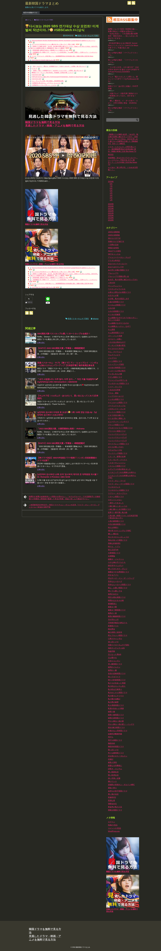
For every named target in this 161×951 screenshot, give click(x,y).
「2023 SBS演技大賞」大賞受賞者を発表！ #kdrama (60, 429)
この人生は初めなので (117, 342)
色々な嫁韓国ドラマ (116, 753)
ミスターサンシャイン (117, 463)
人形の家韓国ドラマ (116, 521)
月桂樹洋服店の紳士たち (117, 623)
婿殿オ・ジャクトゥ (116, 559)
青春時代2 (112, 797)
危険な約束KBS (114, 543)
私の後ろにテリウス (116, 696)
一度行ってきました (116, 503)
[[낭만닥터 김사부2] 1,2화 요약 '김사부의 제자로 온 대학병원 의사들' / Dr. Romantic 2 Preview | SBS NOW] (30, 478)
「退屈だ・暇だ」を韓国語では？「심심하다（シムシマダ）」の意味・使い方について (57, 70)
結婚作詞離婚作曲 (115, 734)
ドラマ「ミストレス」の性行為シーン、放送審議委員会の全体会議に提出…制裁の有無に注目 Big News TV (122, 149)
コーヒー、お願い (115, 339)
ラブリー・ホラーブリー (117, 493)
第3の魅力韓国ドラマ (116, 727)
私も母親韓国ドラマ (116, 705)
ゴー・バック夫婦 (115, 336)
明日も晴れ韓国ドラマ (117, 597)
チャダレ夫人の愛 (115, 374)
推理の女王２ (113, 594)
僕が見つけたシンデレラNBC (119, 531)
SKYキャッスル (114, 254)
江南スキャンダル (115, 639)
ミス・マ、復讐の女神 (117, 456)
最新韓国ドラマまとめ (42, 3)
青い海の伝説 (113, 794)
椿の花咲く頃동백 (115, 632)
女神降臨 (111, 556)
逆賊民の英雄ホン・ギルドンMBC (121, 785)
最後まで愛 (112, 607)
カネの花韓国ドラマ (116, 311)
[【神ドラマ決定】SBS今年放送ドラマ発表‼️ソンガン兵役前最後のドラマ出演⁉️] (30, 462)
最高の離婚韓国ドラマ (117, 616)
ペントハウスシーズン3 (117, 441)
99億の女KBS (113, 248)
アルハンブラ (113, 273)
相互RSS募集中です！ (31, 12)
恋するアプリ (113, 575)
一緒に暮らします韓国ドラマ (119, 509)
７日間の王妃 (113, 245)
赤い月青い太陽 (114, 778)
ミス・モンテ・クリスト (117, 460)
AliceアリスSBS (114, 251)
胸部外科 (111, 743)
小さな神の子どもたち (117, 562)
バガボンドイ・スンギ (117, 409)
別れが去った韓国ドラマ (117, 540)
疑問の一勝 (112, 670)
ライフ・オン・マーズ (117, 481)
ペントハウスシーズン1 (117, 434)
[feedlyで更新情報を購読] (129, 3)
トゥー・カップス (115, 387)
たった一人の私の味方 (117, 371)
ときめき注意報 (114, 390)
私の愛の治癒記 (114, 699)
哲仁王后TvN (113, 550)
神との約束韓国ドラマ (117, 680)
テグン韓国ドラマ (115, 377)
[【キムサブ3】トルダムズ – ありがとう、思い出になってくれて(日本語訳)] (30, 400)
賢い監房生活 (113, 775)
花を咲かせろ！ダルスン (117, 756)
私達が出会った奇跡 (116, 708)
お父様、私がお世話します (118, 299)
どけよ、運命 (113, 393)
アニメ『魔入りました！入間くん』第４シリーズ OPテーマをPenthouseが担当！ (123, 79)
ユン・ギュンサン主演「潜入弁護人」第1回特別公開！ (48, 81)
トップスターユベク (116, 396)
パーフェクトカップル (117, 406)
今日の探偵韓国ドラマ (117, 524)
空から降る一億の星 (116, 721)
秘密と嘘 (111, 712)
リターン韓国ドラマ (116, 497)
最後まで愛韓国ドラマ (117, 610)
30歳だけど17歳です (116, 241)
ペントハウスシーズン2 (117, 437)
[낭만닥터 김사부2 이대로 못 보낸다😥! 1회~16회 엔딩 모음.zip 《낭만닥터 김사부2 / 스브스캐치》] (30, 416)
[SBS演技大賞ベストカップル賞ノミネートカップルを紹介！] (30, 338)
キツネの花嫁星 (114, 314)
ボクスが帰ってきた (116, 447)
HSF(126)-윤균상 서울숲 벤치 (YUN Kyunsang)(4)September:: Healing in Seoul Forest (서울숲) (60, 77)
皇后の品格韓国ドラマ (117, 673)
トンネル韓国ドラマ (116, 399)
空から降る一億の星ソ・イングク (121, 724)
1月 (111, 200)
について (34, 68)
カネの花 (111, 308)
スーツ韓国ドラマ (115, 361)
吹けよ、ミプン (114, 546)
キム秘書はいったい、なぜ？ (119, 326)
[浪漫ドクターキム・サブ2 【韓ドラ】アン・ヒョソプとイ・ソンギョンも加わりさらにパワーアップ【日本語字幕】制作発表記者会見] (30, 367)
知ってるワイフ (114, 677)
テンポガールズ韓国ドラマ (118, 383)
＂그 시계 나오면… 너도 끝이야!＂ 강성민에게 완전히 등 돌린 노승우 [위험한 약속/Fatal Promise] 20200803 (123, 69)
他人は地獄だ (113, 527)
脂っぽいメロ (113, 750)
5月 (111, 191)
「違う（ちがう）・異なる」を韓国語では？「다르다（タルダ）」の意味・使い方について (59, 66)
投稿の (112, 825)
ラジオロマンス (114, 487)
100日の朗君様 (114, 232)
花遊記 (110, 759)
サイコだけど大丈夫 (116, 348)
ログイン (111, 822)
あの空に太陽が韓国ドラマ (118, 270)
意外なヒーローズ (115, 581)
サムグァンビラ (114, 355)
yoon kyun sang (36, 74)
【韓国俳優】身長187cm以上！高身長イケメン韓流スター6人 (50, 50)
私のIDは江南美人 (115, 689)
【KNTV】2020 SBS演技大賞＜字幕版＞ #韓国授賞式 (61, 348)
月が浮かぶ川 (113, 619)
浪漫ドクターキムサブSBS (87, 36)
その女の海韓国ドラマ (117, 368)
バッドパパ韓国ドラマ (117, 412)
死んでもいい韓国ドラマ (117, 635)
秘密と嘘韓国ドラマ (116, 715)
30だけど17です (114, 238)
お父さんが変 (113, 295)
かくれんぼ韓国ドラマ (117, 305)
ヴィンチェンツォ (115, 286)
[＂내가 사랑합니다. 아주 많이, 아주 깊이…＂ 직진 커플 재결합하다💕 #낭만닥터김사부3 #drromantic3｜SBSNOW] (30, 383)
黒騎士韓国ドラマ (115, 810)
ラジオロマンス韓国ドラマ (118, 490)
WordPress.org (114, 831)
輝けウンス (112, 781)
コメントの (114, 828)
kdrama (95, 319)
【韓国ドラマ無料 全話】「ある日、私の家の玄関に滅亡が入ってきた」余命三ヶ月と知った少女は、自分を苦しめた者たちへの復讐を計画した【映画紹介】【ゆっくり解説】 (123, 139)
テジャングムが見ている (117, 380)
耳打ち (110, 737)
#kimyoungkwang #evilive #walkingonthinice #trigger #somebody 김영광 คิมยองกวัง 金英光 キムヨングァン (63, 40)
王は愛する (112, 658)
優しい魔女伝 (113, 534)
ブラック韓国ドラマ (116, 425)
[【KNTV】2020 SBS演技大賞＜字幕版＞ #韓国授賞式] (30, 352)
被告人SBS (112, 762)
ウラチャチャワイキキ (117, 289)
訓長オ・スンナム (115, 769)
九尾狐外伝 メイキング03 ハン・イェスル (44, 85)
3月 (111, 195)
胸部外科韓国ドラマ (116, 746)
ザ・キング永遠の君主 (117, 345)
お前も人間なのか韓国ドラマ (119, 292)
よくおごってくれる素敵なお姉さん (122, 472)
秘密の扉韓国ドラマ (116, 718)
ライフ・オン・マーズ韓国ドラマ (121, 484)
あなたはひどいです (116, 267)
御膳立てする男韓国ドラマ (118, 572)
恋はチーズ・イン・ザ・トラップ (121, 578)
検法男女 (111, 629)
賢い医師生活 (113, 772)
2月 (111, 198)
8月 (111, 184)
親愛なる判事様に (115, 766)
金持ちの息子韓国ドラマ (117, 791)
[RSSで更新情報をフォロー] (133, 3)
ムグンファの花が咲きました (119, 469)
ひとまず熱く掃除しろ (117, 418)
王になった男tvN (114, 654)
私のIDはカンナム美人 (117, 686)
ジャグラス (112, 358)
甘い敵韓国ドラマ (115, 664)
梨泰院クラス (113, 626)
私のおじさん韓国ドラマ (117, 692)
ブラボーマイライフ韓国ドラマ (120, 428)
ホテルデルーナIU (115, 450)
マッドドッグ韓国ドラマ (117, 453)
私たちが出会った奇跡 (117, 683)
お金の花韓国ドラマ (116, 302)
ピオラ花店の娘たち (116, 415)
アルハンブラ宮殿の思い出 (118, 276)
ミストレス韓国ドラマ (117, 466)
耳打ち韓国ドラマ (115, 740)
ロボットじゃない (115, 500)
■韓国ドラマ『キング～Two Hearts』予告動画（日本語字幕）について (53, 72)
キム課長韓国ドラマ (116, 333)
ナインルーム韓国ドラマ (117, 402)
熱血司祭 (111, 651)
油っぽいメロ (113, 642)
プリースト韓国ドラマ (117, 431)
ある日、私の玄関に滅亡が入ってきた (123, 280)
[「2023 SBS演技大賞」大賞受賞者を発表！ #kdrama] (30, 433)
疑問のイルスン (114, 667)
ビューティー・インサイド (118, 422)
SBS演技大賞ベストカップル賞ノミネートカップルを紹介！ (64, 334)
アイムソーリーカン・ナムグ (119, 257)
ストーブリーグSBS (116, 364)
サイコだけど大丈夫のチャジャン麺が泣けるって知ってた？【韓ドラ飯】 (53, 44)
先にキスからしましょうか (118, 537)
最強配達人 (112, 604)
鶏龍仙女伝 (112, 804)
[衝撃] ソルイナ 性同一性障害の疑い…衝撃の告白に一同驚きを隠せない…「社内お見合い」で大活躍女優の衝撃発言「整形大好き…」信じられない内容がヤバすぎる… (123, 33)
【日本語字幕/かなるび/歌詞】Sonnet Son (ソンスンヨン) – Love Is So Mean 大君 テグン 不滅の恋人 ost (123, 45)
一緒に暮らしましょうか (117, 506)
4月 (111, 193)
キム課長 (111, 329)
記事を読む (41, 342)
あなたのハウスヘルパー (117, 264)
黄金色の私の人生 (115, 807)
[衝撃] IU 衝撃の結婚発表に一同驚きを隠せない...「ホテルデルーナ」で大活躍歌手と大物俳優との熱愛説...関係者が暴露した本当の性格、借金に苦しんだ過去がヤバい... (64, 498)
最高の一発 (112, 613)
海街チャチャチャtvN (116, 648)
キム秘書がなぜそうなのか (118, 323)
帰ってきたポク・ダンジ (117, 569)
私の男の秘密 (113, 702)
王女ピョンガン (114, 661)
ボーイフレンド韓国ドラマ (118, 444)
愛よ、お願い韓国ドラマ (117, 588)
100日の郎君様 (114, 235)
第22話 (110, 154)
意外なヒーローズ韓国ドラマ (119, 585)
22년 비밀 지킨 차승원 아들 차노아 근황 (43, 60)
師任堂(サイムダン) (115, 565)
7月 (111, 186)
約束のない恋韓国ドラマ (117, 731)
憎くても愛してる (115, 591)
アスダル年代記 (114, 260)
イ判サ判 (111, 283)
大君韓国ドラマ (114, 553)
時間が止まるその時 (116, 600)
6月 (111, 188)
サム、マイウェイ (115, 352)
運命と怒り (112, 788)
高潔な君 (111, 800)
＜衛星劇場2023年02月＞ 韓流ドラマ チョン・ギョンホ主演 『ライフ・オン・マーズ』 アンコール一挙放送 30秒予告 (64, 506)
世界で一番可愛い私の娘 (117, 512)
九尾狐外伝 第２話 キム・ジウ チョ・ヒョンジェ (46, 83)
